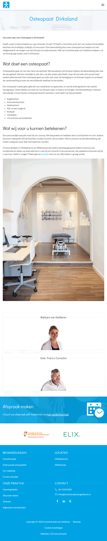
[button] (102, 5)
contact (45, 154)
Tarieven (7, 501)
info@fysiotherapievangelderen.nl (74, 494)
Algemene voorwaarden (14, 507)
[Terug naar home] (6, 5)
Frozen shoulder (10, 476)
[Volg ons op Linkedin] (63, 501)
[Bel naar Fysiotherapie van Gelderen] (56, 489)
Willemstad (60, 464)
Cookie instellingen (53, 527)
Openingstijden (10, 489)
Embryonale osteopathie (14, 464)
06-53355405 (65, 489)
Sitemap (77, 521)
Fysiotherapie (9, 458)
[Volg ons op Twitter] (70, 501)
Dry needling (9, 470)
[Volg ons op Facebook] (57, 501)
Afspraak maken (10, 495)
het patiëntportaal (58, 414)
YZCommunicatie (58, 533)
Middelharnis (61, 458)
